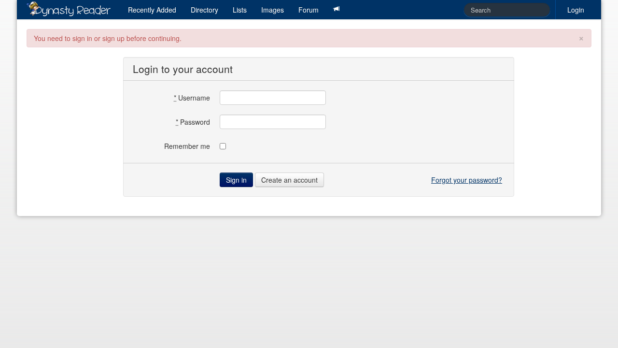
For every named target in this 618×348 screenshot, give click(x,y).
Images (272, 9)
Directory (204, 9)
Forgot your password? (466, 180)
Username (192, 97)
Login (575, 9)
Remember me (187, 146)
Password (193, 122)
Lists (240, 9)
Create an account (289, 180)
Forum (308, 9)
